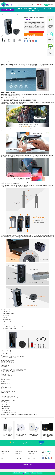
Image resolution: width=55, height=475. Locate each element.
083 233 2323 (30, 455)
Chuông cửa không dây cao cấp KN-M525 (34, 435)
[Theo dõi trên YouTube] (51, 458)
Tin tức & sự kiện (47, 8)
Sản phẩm (2, 453)
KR (41, 4)
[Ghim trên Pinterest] (33, 41)
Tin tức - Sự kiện (4, 455)
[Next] (20, 27)
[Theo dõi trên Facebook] (43, 458)
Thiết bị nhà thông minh (10, 14)
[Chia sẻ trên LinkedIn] (36, 41)
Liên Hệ (38, 10)
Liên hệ (2, 458)
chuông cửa (37, 155)
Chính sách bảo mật (18, 456)
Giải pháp (36, 8)
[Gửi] (32, 5)
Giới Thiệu (30, 8)
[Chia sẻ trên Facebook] (25, 41)
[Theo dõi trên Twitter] (49, 458)
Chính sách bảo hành (18, 451)
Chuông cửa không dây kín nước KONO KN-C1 (21, 435)
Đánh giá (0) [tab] (10, 61)
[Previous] (3, 27)
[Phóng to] (2, 36)
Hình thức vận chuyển (18, 455)
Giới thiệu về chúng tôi (5, 451)
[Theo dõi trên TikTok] (46, 458)
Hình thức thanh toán (4, 456)
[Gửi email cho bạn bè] (30, 41)
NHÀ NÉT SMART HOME (22, 8)
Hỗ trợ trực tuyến (42, 443)
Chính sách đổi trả (18, 453)
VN (39, 4)
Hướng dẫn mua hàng (18, 458)
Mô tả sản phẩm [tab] (4, 61)
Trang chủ (2, 14)
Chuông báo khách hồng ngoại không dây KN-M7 (7, 435)
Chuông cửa (17, 14)
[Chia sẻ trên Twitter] (27, 41)
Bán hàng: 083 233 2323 (32, 451)
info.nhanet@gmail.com (49, 453)
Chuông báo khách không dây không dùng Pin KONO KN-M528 (47, 435)
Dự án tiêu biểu (32, 10)
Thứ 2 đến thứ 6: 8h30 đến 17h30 (34, 456)
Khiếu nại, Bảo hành (31, 453)
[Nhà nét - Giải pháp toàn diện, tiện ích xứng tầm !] (8, 4)
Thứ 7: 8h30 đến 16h (32, 458)
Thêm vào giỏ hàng (36, 32)
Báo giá (40, 8)
